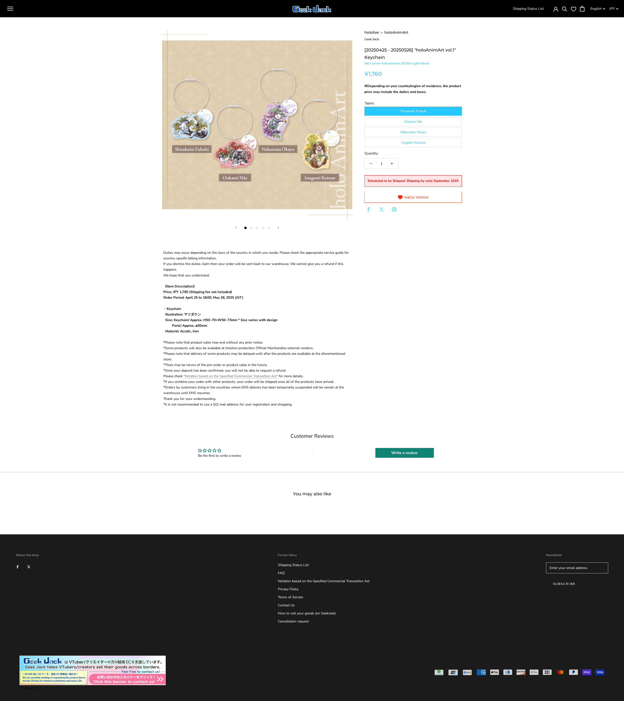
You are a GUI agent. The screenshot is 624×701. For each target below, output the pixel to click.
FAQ (281, 573)
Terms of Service (290, 597)
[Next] (278, 227)
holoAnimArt (396, 32)
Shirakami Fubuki (413, 111)
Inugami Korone (413, 142)
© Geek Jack (28, 688)
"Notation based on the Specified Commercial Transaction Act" (231, 376)
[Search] (564, 8)
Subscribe (564, 584)
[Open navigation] (10, 9)
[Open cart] (582, 8)
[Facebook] (368, 209)
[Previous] (236, 227)
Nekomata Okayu (413, 132)
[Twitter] (381, 209)
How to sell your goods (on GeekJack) (307, 613)
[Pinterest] (394, 209)
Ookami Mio (413, 121)
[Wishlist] (573, 8)
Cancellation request (293, 621)
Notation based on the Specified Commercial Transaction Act (324, 581)
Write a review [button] (404, 453)
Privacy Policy (288, 589)
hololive (371, 32)
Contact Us (286, 605)
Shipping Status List (528, 8)
